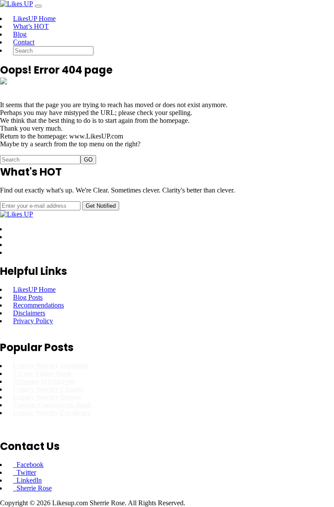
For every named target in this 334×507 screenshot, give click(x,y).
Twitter (24, 472)
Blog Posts (28, 297)
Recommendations (38, 305)
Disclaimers (29, 313)
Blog (20, 34)
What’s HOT (31, 26)
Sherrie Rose (32, 488)
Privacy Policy (33, 320)
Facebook (28, 464)
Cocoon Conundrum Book (52, 405)
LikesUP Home (34, 18)
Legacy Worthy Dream (47, 397)
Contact (23, 42)
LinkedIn (27, 480)
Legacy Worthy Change (48, 389)
